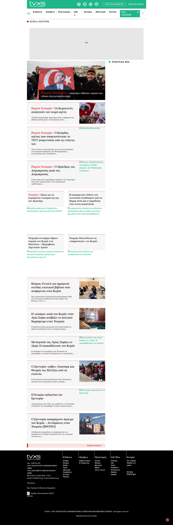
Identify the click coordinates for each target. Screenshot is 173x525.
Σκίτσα (112, 12)
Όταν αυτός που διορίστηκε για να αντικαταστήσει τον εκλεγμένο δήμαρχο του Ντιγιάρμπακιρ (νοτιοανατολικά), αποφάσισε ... (52, 152)
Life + (76, 13)
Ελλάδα (65, 461)
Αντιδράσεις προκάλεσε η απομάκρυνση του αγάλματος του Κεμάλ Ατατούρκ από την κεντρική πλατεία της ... (52, 434)
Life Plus (115, 457)
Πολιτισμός (64, 12)
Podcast (66, 477)
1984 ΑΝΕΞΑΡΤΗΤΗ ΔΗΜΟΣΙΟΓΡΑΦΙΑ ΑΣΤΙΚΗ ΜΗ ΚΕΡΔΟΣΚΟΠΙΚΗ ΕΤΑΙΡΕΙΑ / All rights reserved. (90, 511)
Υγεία (65, 467)
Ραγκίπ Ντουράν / (55, 93)
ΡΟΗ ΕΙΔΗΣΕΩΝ (126, 13)
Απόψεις (50, 12)
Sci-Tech (66, 474)
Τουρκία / (34, 194)
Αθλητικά (100, 12)
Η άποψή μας (84, 463)
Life (112, 463)
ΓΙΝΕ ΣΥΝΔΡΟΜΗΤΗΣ (114, 4)
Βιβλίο (97, 467)
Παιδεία (114, 472)
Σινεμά (97, 461)
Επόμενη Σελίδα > (94, 445)
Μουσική (98, 465)
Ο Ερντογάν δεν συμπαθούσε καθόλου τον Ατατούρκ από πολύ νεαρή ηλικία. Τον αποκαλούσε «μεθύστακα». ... (53, 182)
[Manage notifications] (167, 520)
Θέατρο (98, 463)
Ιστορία (88, 12)
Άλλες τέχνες (100, 470)
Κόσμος (66, 463)
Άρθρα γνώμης (84, 461)
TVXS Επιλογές (131, 473)
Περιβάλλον (67, 472)
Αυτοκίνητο (115, 470)
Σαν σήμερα (131, 461)
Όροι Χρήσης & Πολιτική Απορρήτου (41, 488)
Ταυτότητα (31, 483)
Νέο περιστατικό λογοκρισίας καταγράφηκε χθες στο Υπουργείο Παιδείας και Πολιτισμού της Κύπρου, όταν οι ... (51, 299)
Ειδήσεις (37, 12)
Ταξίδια (113, 474)
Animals (114, 461)
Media (65, 465)
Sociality (93, 516)
